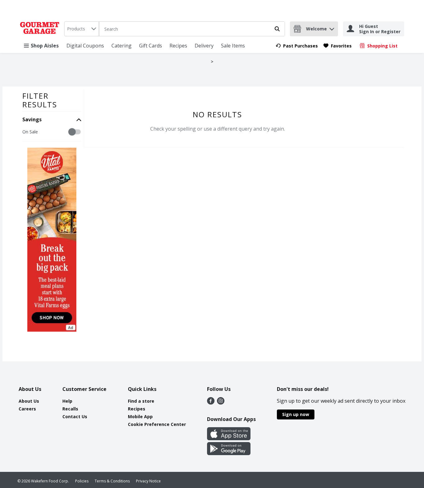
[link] (297, 45)
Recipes (178, 45)
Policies (81, 481)
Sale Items (233, 45)
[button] (331, 27)
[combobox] (81, 28)
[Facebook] (210, 402)
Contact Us (74, 416)
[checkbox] (26, 132)
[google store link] (228, 453)
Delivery (204, 45)
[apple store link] (228, 438)
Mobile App (140, 416)
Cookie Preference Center (157, 424)
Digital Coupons (85, 45)
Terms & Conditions (112, 481)
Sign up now (295, 414)
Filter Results (39, 100)
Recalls (70, 409)
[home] (41, 29)
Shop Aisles (45, 45)
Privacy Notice (148, 481)
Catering (121, 45)
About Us (29, 401)
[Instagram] (220, 402)
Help (67, 401)
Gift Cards (150, 45)
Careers (27, 409)
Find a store (141, 401)
